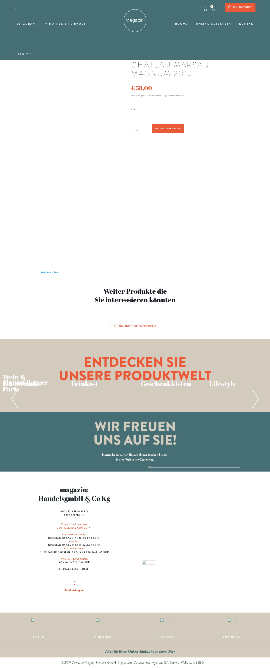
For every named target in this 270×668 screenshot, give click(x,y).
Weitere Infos (49, 272)
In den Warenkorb (168, 128)
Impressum (125, 662)
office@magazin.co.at (75, 528)
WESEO (198, 662)
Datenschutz (142, 662)
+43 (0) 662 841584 (75, 524)
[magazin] (135, 18)
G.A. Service (171, 662)
